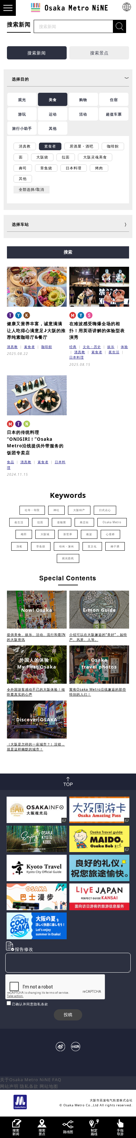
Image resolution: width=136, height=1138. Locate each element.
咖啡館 (46, 346)
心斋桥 (110, 534)
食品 (10, 462)
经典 (73, 346)
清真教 (12, 346)
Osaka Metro (112, 522)
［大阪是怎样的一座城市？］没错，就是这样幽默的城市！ (36, 746)
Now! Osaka (36, 610)
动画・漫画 (66, 546)
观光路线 (68, 558)
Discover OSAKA (36, 719)
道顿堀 (61, 522)
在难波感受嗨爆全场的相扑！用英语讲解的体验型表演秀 (97, 330)
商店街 (84, 522)
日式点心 (105, 510)
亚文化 (92, 546)
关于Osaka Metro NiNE (25, 1080)
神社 (56, 510)
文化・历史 (92, 346)
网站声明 (9, 1086)
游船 (19, 546)
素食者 (29, 346)
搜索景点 (99, 53)
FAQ (56, 1080)
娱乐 (111, 346)
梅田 (24, 534)
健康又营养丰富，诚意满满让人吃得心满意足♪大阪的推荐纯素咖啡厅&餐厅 (36, 330)
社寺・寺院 (32, 510)
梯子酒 (115, 546)
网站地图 (49, 1086)
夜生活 (114, 352)
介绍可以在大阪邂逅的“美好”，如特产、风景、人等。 (98, 637)
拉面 (40, 522)
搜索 (68, 252)
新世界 (67, 534)
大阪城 (45, 534)
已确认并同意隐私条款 (30, 1004)
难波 (89, 534)
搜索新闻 (36, 53)
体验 (124, 346)
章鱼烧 (40, 546)
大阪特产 (79, 510)
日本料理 (76, 357)
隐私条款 (29, 1086)
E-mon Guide (99, 610)
